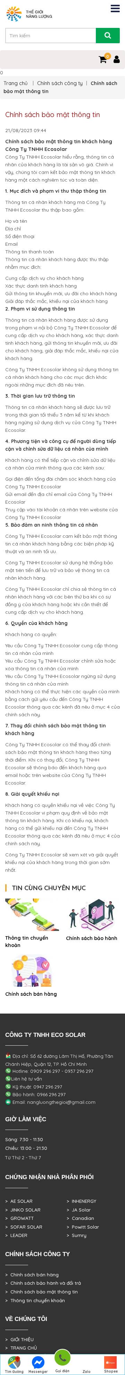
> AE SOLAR (19, 1201)
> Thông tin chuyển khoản (35, 1300)
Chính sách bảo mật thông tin (52, 114)
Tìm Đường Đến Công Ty (14, 1372)
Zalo (87, 1371)
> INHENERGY (81, 1201)
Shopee (111, 1371)
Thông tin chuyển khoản (26, 941)
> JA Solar (79, 1210)
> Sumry (76, 1235)
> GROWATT (19, 1218)
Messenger (38, 1371)
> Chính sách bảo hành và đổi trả (43, 1283)
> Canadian (80, 1218)
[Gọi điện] (62, 1358)
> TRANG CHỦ (21, 1348)
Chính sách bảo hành (91, 938)
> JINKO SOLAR (23, 1210)
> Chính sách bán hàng (32, 1274)
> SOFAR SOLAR (23, 1227)
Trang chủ (16, 83)
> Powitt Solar (83, 1227)
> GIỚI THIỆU (19, 1339)
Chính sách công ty (60, 83)
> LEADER (16, 1235)
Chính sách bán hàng (31, 994)
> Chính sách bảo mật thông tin (41, 1291)
